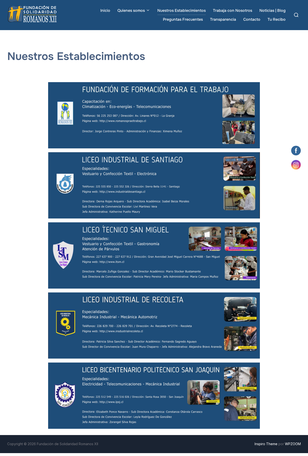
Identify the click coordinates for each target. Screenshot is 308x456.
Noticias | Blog (272, 10)
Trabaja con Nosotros (232, 10)
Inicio (105, 10)
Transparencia (223, 19)
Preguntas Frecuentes (183, 19)
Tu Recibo (277, 19)
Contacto (251, 19)
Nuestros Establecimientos (181, 10)
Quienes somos (131, 10)
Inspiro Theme (266, 444)
